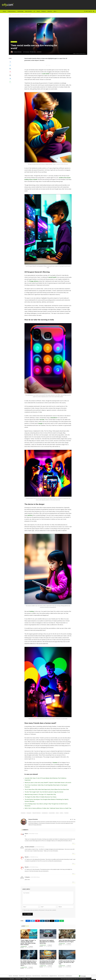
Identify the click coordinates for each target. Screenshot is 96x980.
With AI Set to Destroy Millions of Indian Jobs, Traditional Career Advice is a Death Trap (48, 808)
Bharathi (26, 857)
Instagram (29, 812)
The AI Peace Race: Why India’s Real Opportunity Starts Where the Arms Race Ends (47, 789)
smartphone (53, 417)
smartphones (45, 812)
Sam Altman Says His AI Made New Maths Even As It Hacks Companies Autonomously (47, 962)
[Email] (10, 75)
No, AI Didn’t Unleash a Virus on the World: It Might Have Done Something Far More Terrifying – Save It (29, 963)
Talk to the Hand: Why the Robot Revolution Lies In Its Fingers (67, 941)
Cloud (38, 11)
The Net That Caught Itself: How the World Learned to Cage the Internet (44, 792)
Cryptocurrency (11, 11)
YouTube (42, 419)
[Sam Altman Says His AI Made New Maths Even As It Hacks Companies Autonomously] (48, 954)
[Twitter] (10, 65)
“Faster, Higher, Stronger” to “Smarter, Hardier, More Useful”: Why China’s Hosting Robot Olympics (28, 942)
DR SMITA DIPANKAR (29, 846)
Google (40, 423)
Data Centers (28, 11)
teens (57, 812)
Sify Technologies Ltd (70, 978)
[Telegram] (10, 78)
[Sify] (7, 5)
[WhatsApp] (10, 81)
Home (4, 11)
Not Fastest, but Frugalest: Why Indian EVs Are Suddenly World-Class (47, 942)
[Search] (93, 11)
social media (45, 73)
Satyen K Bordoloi (18, 51)
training (31, 611)
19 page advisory (33, 281)
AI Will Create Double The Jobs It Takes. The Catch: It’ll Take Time (67, 962)
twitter (61, 812)
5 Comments (26, 51)
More (55, 11)
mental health (52, 277)
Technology (20, 11)
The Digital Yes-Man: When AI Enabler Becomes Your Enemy (40, 797)
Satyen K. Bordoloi (36, 812)
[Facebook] (10, 62)
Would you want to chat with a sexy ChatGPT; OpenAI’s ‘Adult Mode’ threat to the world (48, 782)
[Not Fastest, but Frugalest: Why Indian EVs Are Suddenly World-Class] (48, 934)
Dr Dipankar (27, 877)
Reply (73, 843)
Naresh (26, 833)
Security (50, 11)
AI (34, 11)
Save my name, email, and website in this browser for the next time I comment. (40, 910)
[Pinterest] (10, 72)
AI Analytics (24, 967)
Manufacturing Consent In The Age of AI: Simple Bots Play (40, 794)
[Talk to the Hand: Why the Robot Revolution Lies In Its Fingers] (67, 934)
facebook (23, 812)
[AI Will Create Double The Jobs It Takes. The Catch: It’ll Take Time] (67, 954)
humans (55, 762)
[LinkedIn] (10, 68)
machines (30, 515)
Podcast (44, 11)
